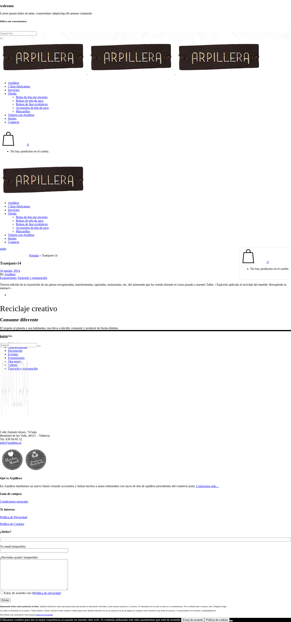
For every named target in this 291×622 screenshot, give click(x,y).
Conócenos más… (207, 486)
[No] (231, 620)
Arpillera (9, 274)
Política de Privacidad (13, 517)
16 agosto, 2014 (10, 270)
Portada (34, 255)
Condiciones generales (14, 501)
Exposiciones (8, 278)
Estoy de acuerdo (193, 619)
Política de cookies (217, 619)
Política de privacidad (47, 593)
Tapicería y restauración (32, 278)
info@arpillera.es (10, 442)
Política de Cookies (12, 524)
